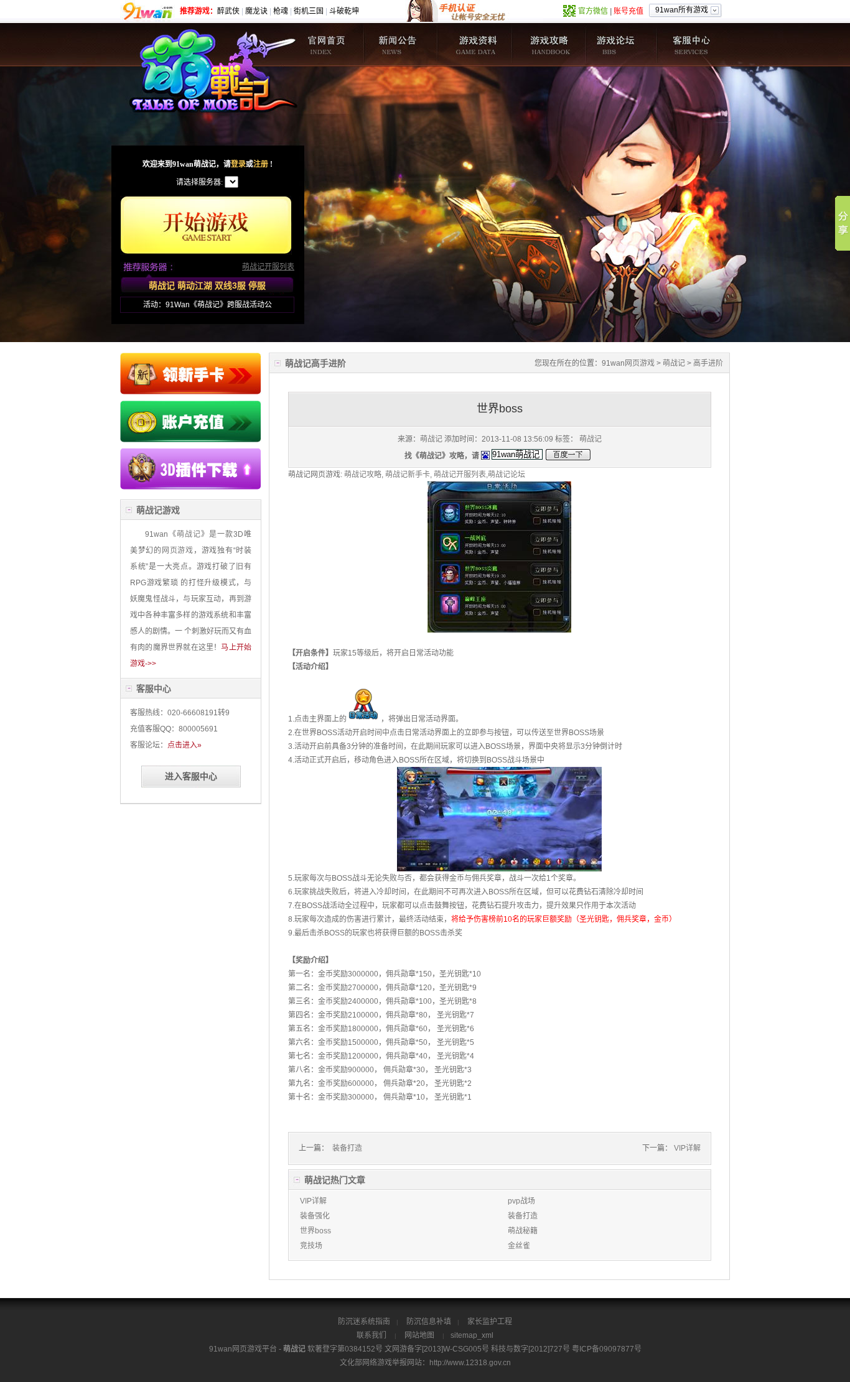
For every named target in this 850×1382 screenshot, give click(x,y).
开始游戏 (206, 225)
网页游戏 (640, 363)
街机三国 (309, 11)
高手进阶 (708, 363)
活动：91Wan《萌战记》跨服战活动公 (207, 304)
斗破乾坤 (344, 11)
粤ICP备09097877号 (607, 1349)
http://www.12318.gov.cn (470, 1362)
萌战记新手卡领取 (190, 373)
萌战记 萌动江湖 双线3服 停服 (207, 285)
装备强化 (315, 1216)
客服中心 (693, 45)
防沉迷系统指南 (364, 1321)
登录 (238, 164)
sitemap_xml (472, 1335)
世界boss (315, 1231)
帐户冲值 (190, 421)
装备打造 (346, 1148)
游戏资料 (474, 45)
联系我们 (371, 1335)
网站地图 (419, 1335)
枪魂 (280, 11)
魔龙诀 (256, 11)
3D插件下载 (190, 470)
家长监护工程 (489, 1321)
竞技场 (311, 1245)
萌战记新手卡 (407, 474)
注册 (260, 164)
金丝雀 (519, 1245)
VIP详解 (687, 1148)
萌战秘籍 (523, 1231)
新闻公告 (400, 45)
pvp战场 (521, 1201)
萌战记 (327, 45)
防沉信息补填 (428, 1321)
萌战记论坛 (621, 45)
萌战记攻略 (547, 45)
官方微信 (593, 11)
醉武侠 (228, 11)
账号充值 (628, 11)
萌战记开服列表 (268, 266)
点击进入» (184, 745)
